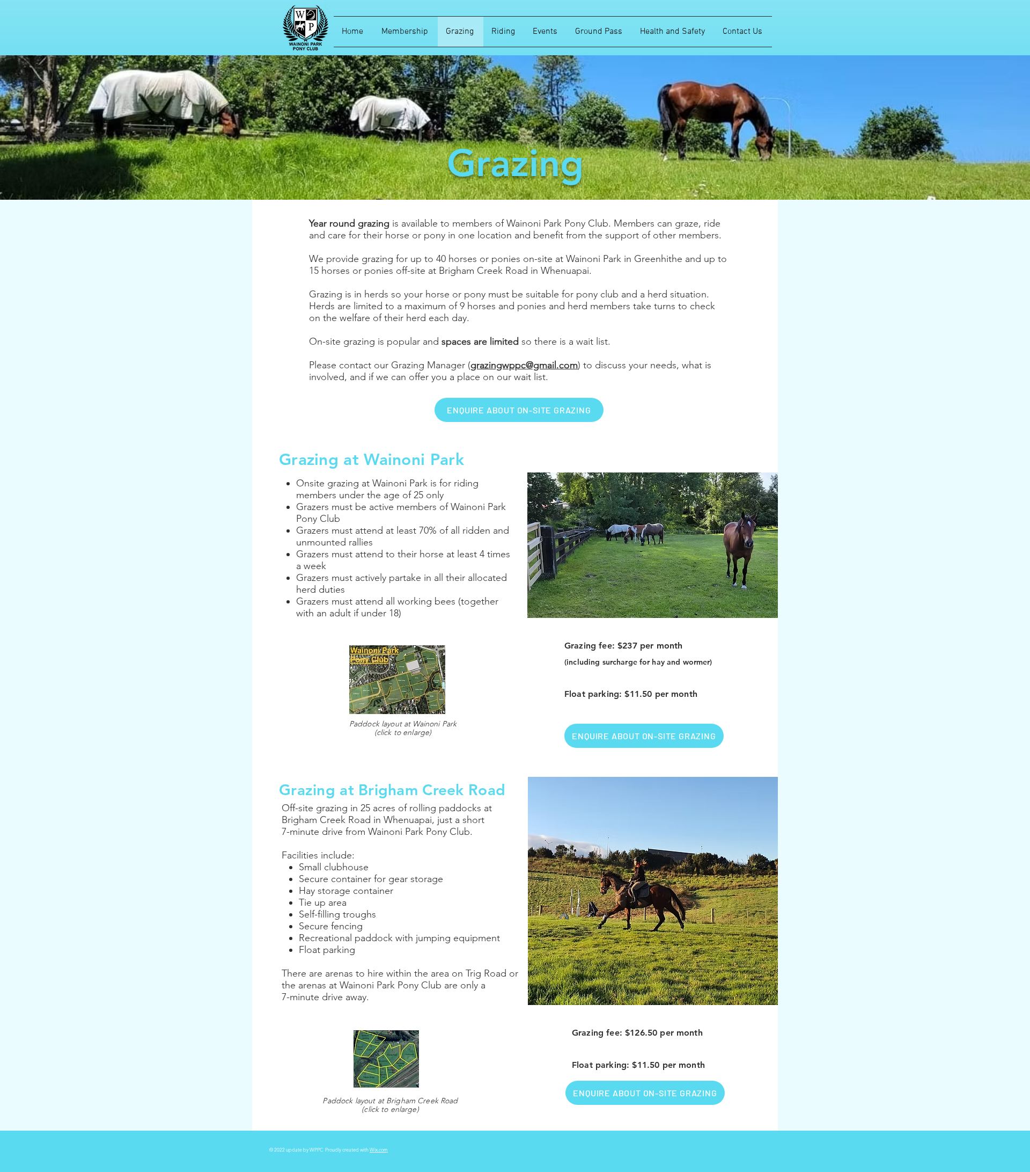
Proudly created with (347, 1149)
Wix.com (379, 1149)
